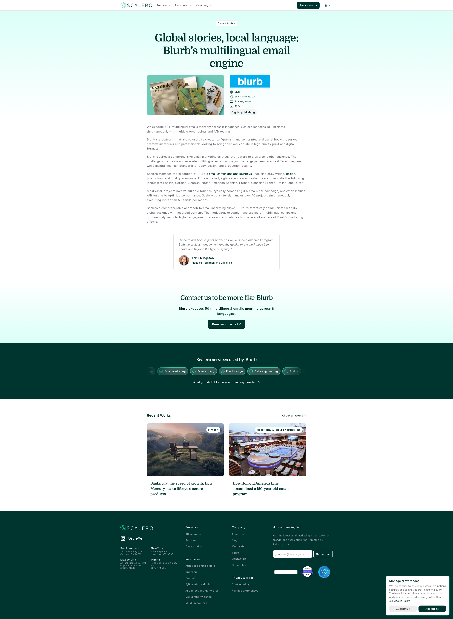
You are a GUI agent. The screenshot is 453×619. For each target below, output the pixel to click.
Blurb (237, 92)
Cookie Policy (402, 600)
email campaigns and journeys (230, 174)
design (290, 174)
